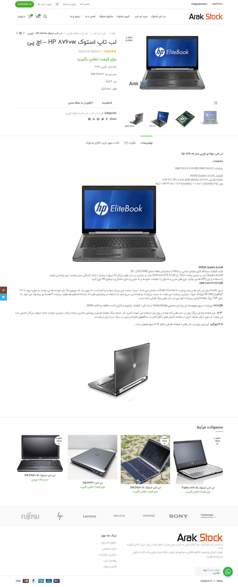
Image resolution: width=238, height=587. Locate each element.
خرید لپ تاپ (99, 33)
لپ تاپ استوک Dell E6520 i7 (145, 487)
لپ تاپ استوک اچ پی (76, 33)
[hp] (60, 516)
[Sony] (178, 516)
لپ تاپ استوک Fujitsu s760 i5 (198, 487)
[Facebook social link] (107, 119)
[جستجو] (45, 16)
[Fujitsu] (30, 516)
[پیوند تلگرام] (89, 119)
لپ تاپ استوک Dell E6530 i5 (40, 475)
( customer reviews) (90, 51)
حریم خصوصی (109, 548)
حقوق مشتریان (108, 542)
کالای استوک (109, 566)
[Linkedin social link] (94, 119)
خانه (112, 33)
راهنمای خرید (109, 560)
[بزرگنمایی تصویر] (216, 103)
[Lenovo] (90, 516)
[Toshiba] (208, 516)
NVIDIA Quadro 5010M (202, 176)
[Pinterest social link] (98, 119)
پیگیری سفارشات (107, 554)
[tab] (146, 141)
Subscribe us (25, 4)
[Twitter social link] (102, 119)
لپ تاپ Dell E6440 (93, 483)
